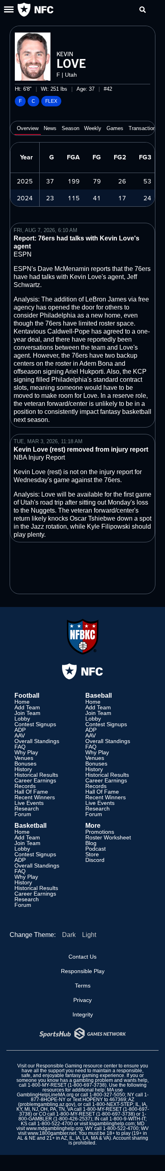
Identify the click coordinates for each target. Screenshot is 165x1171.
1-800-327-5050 (107, 1095)
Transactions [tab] (144, 128)
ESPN (23, 254)
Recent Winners (34, 797)
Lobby (22, 718)
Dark (69, 934)
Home (22, 702)
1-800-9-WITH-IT (127, 1119)
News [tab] (50, 128)
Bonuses (25, 763)
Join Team (27, 713)
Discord (95, 860)
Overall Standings (36, 741)
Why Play (26, 752)
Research (26, 808)
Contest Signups (35, 724)
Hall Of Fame (31, 791)
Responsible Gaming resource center (76, 1066)
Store (92, 854)
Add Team (27, 707)
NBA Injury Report (39, 457)
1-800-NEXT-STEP (112, 1104)
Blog (91, 843)
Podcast (95, 848)
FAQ (20, 746)
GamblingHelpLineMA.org (45, 1095)
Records (25, 786)
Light (89, 934)
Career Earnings (35, 780)
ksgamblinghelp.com (112, 1123)
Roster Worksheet (108, 837)
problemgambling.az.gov (47, 1104)
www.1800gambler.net (52, 1133)
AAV (19, 735)
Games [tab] (115, 128)
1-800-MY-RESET (47, 1085)
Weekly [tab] (92, 128)
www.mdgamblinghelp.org (54, 1128)
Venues (23, 758)
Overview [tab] (27, 128)
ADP (20, 730)
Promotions (99, 832)
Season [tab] (70, 128)
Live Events (29, 803)
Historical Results (36, 775)
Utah (71, 74)
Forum (22, 814)
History (23, 769)
